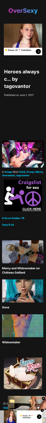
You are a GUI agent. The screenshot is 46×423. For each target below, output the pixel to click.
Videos (7, 407)
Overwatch (8, 175)
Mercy (39, 171)
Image (8, 171)
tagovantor (23, 175)
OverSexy (23, 10)
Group (30, 171)
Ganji (22, 171)
